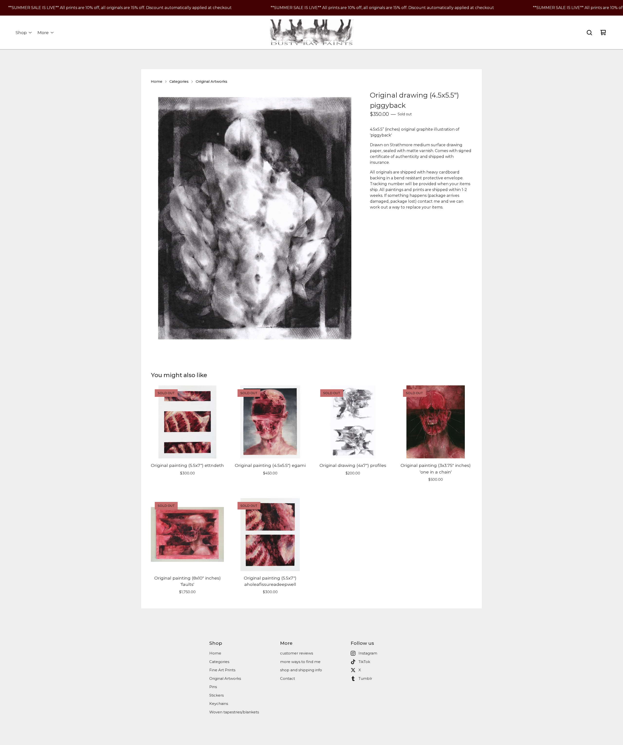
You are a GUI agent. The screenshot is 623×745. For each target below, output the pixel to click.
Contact (287, 678)
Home (156, 81)
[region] (311, 8)
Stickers (216, 695)
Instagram (367, 653)
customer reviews (296, 653)
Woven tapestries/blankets (234, 712)
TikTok (364, 661)
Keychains (218, 703)
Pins (213, 686)
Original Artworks (211, 81)
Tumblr (365, 678)
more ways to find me (300, 661)
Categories (179, 81)
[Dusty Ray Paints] (311, 32)
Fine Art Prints (222, 670)
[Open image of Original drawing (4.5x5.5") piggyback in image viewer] (254, 218)
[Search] (589, 32)
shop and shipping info (301, 670)
